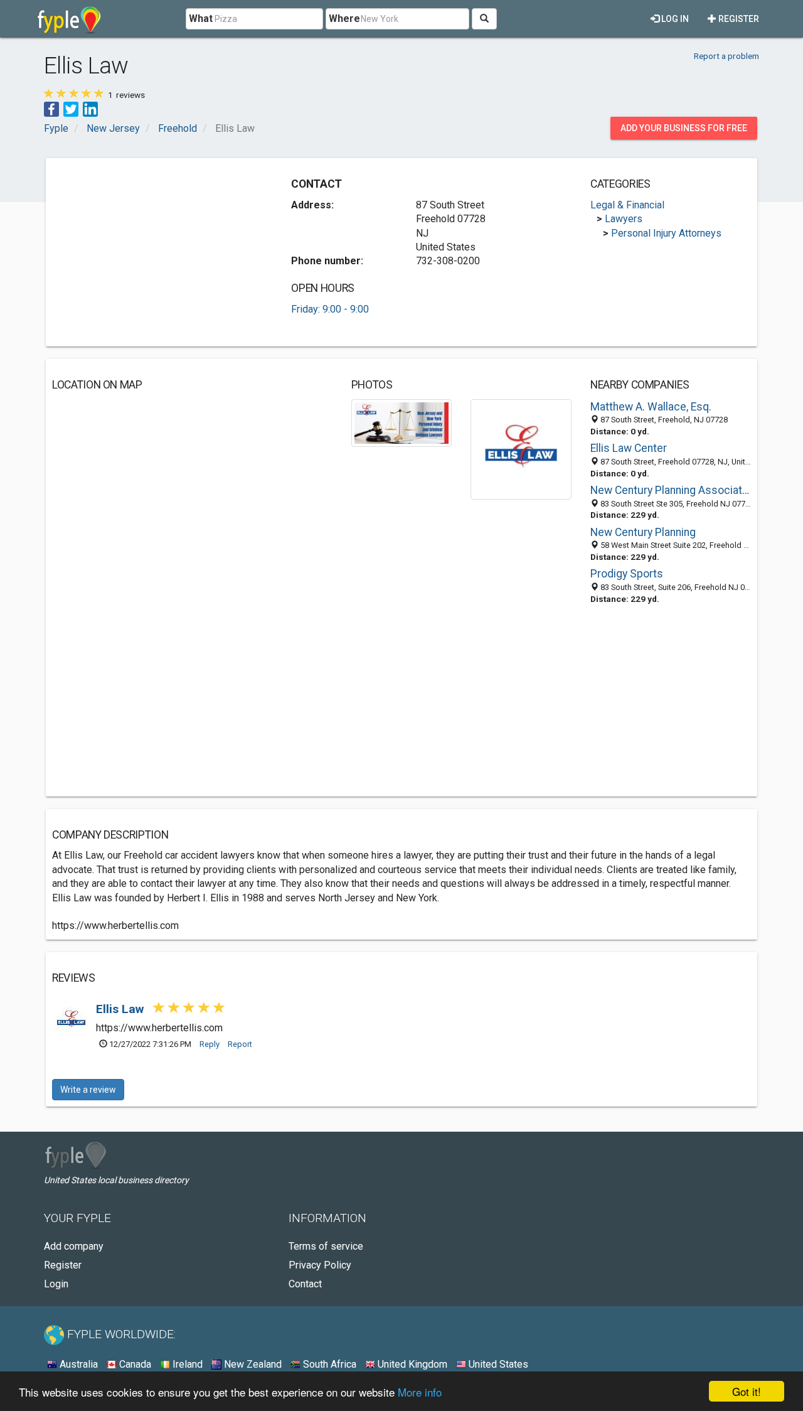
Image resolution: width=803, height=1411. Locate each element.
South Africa (328, 1364)
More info (420, 1392)
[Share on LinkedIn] (90, 108)
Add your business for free (683, 128)
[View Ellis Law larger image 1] (401, 422)
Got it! (746, 1391)
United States (497, 1364)
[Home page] (69, 19)
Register (737, 19)
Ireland (186, 1364)
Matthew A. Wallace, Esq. (650, 406)
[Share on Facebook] (51, 108)
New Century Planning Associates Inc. (670, 490)
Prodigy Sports (626, 573)
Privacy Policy (320, 1265)
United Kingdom (411, 1364)
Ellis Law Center (628, 448)
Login (56, 1284)
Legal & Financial (627, 205)
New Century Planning (643, 532)
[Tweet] (70, 108)
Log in (674, 19)
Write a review (88, 1090)
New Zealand (251, 1364)
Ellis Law (121, 1009)
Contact (305, 1284)
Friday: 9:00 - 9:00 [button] (330, 309)
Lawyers (623, 219)
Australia (77, 1364)
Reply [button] (209, 1044)
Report (240, 1044)
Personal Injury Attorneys (666, 233)
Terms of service (326, 1246)
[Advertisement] (157, 252)
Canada (134, 1364)
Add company (74, 1246)
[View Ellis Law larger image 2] (521, 448)
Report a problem (726, 56)
